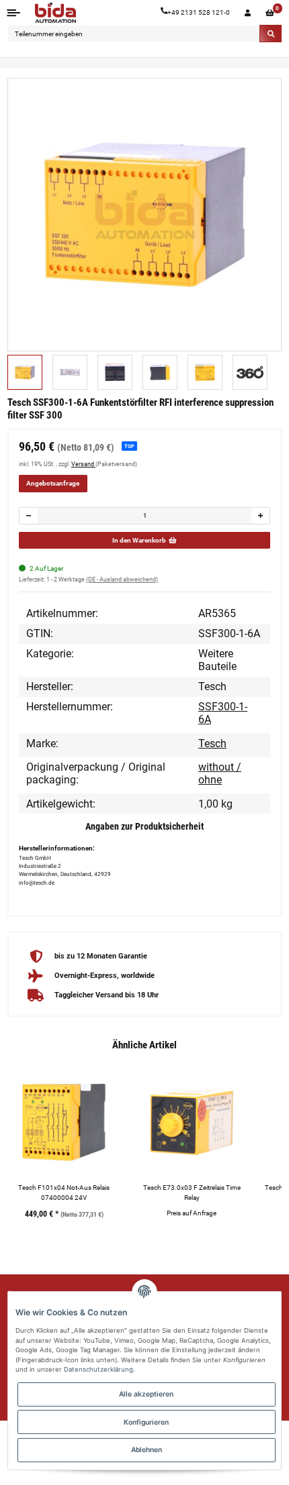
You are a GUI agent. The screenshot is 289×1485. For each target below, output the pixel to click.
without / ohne (219, 773)
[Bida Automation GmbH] (55, 13)
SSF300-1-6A (222, 713)
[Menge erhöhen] (260, 516)
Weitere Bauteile (217, 660)
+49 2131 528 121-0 (198, 12)
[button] (247, 12)
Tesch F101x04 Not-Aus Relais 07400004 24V (64, 1192)
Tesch (212, 743)
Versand (83, 464)
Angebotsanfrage (52, 483)
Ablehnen (146, 1449)
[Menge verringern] (28, 516)
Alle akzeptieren (146, 1394)
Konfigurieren (146, 1422)
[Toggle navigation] (13, 12)
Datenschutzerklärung (98, 1369)
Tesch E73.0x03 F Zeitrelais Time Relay (192, 1192)
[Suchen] (270, 33)
